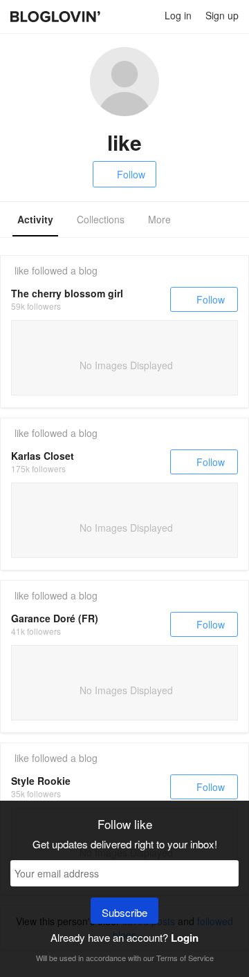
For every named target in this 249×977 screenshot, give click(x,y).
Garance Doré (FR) (54, 618)
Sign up (222, 15)
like (22, 270)
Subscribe (124, 912)
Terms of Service (185, 957)
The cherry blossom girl (67, 293)
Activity (35, 219)
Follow (131, 174)
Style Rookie (41, 781)
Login (185, 937)
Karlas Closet (42, 456)
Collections (100, 219)
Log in (178, 15)
